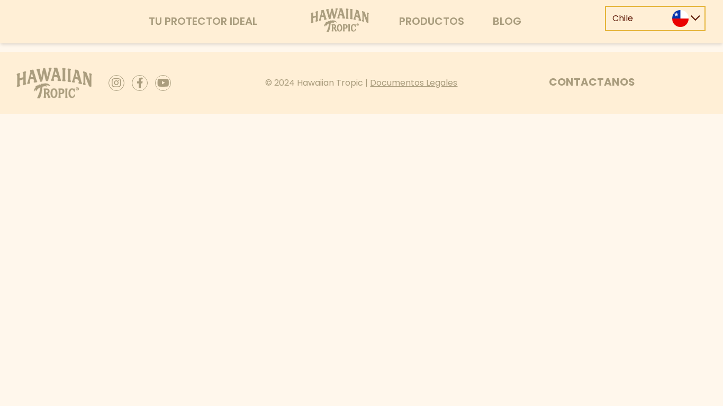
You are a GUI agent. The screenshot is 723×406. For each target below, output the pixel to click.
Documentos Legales (413, 83)
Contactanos (592, 82)
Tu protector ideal (203, 21)
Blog (507, 21)
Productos (431, 21)
